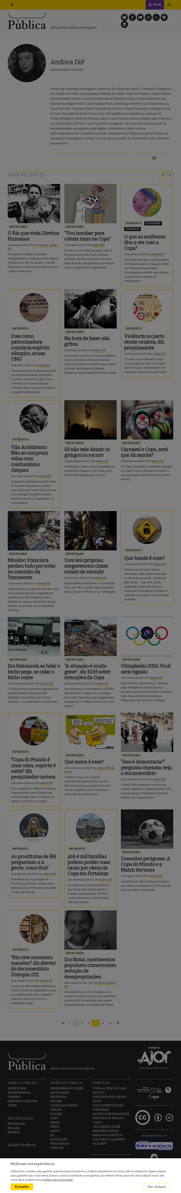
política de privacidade (58, 1179)
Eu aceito (22, 1186)
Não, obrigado (156, 1186)
